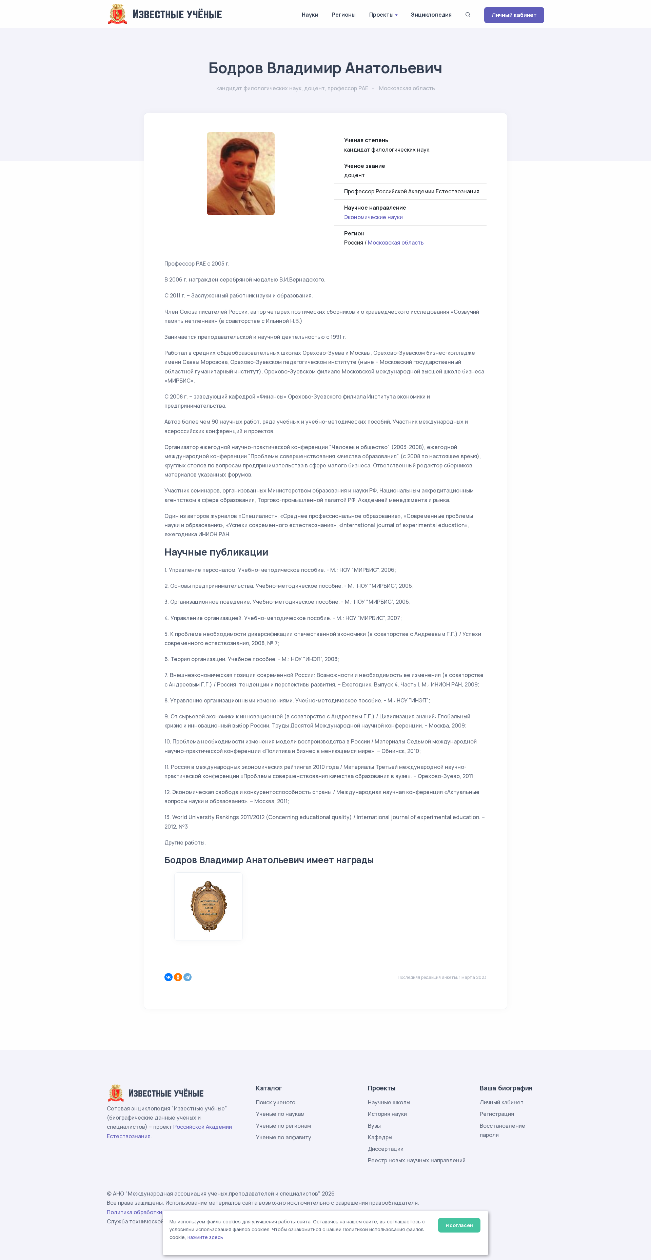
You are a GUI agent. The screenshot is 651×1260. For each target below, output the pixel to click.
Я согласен (459, 1225)
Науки (310, 14)
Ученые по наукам (280, 1114)
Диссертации (385, 1148)
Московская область (396, 242)
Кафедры (380, 1137)
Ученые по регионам (283, 1125)
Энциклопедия (431, 14)
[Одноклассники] (178, 977)
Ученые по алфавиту (283, 1137)
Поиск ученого (275, 1102)
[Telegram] (187, 977)
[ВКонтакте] (168, 977)
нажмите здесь (205, 1237)
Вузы (374, 1125)
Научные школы (389, 1102)
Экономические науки (373, 217)
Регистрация (497, 1114)
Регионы (344, 14)
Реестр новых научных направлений (417, 1160)
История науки (387, 1114)
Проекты (381, 14)
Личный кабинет (514, 15)
